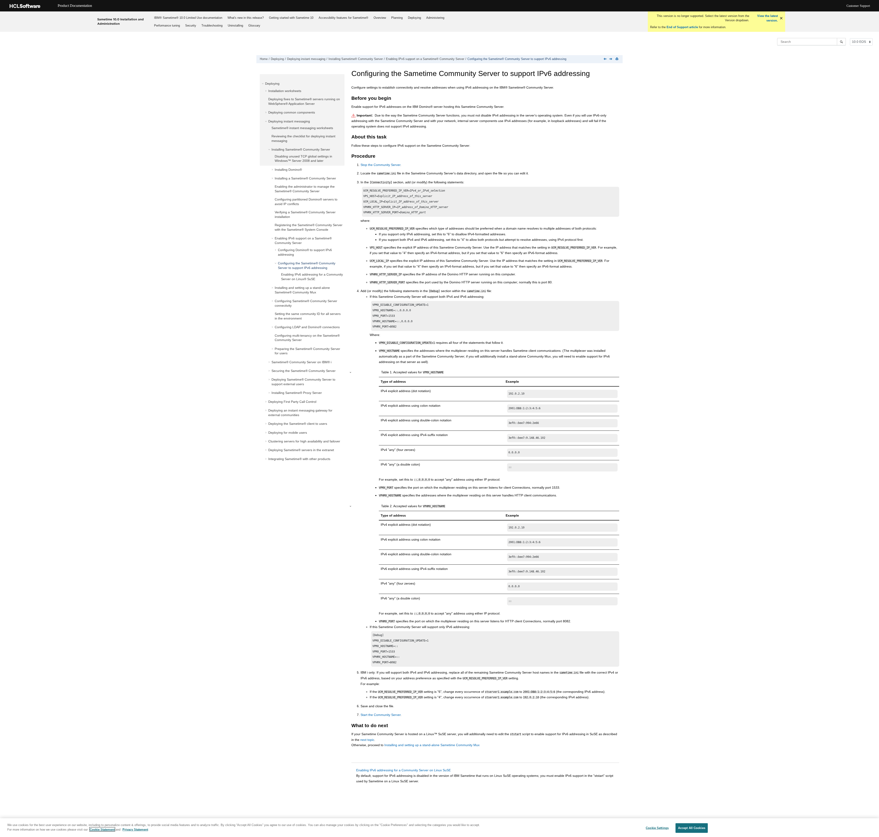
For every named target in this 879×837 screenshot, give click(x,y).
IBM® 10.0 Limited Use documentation (188, 17)
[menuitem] (188, 18)
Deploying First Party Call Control (292, 402)
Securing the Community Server (303, 371)
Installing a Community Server (305, 178)
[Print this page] (617, 59)
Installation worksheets (284, 91)
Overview (380, 17)
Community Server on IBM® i (301, 362)
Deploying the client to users (297, 423)
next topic (367, 740)
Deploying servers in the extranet (301, 450)
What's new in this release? (246, 17)
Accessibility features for (343, 17)
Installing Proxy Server (296, 393)
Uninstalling (235, 25)
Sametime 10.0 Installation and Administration (120, 21)
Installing (288, 169)
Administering (435, 17)
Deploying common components (291, 112)
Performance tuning (167, 25)
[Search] (841, 41)
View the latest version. (767, 18)
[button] (263, 83)
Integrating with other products (299, 459)
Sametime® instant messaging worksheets (302, 128)
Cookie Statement (102, 829)
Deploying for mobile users (287, 432)
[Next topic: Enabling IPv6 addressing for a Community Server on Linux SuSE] (611, 59)
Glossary (254, 25)
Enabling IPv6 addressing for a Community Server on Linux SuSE (403, 770)
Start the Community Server (381, 715)
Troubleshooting (211, 25)
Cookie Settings (657, 828)
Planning (397, 17)
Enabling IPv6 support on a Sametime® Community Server (425, 59)
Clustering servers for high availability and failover (304, 441)
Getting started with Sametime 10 (291, 17)
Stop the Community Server (380, 165)
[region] (439, 827)
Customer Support (858, 6)
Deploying (414, 17)
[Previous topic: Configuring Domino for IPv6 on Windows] (605, 59)
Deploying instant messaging (306, 59)
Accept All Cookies (691, 828)
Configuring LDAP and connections (307, 327)
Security (190, 25)
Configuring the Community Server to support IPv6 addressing (516, 59)
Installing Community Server (355, 59)
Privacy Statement (135, 829)
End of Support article (682, 27)
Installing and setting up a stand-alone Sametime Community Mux (432, 745)
